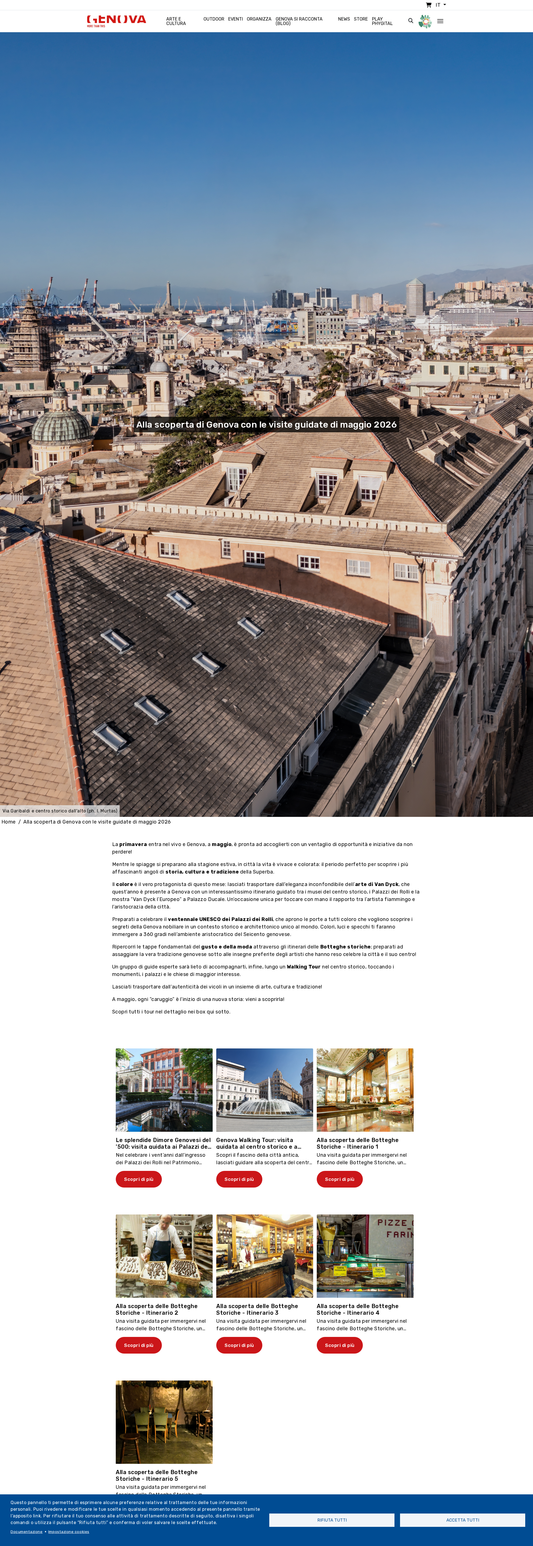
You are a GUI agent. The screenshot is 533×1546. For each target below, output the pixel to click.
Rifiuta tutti (332, 1520)
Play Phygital (382, 21)
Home (8, 822)
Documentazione (27, 1531)
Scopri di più (139, 1179)
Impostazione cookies (68, 1531)
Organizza (259, 19)
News (344, 19)
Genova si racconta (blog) (299, 21)
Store (361, 19)
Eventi (235, 19)
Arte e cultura (176, 21)
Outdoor (213, 19)
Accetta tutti (462, 1520)
